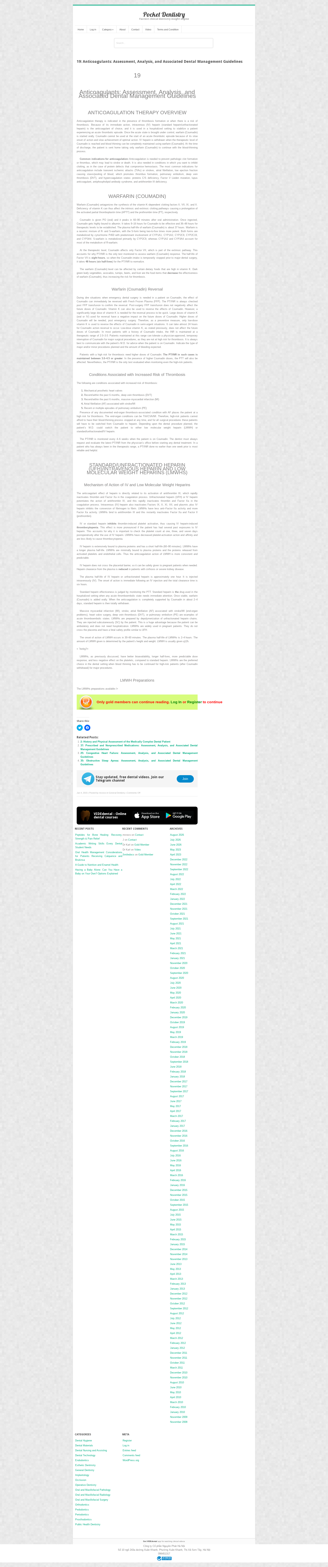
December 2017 (178, 1081)
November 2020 (178, 963)
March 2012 (176, 1338)
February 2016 (178, 1180)
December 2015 (178, 1190)
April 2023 (175, 854)
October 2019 (177, 1022)
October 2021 (177, 913)
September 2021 (179, 918)
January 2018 (177, 1076)
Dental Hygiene (83, 1440)
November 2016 (178, 1135)
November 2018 (178, 1051)
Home (81, 29)
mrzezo (102, 793)
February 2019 (178, 1042)
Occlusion (80, 1480)
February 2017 (178, 1121)
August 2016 (177, 1150)
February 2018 (178, 1071)
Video (148, 29)
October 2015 (177, 1199)
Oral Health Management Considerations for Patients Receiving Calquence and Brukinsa (98, 856)
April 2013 (175, 1273)
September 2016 (179, 1145)
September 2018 (179, 1061)
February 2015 (178, 1239)
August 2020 (177, 977)
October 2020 (177, 968)
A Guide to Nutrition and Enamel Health (96, 864)
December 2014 (178, 1249)
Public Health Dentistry (87, 1524)
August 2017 (177, 1096)
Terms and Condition (168, 29)
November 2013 (178, 1259)
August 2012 (177, 1313)
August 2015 (177, 1209)
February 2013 (178, 1283)
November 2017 (178, 1086)
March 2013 (176, 1278)
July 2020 (175, 982)
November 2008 (178, 1422)
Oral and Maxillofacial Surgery (91, 1499)
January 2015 (177, 1244)
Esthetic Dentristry (85, 1465)
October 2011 (177, 1362)
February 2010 (178, 1407)
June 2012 (175, 1323)
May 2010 (175, 1392)
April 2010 (175, 1397)
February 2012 (178, 1343)
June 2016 (175, 1160)
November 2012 (178, 1298)
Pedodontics (82, 1509)
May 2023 (175, 849)
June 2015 (175, 1219)
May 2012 (175, 1328)
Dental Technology (85, 1455)
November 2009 (178, 1417)
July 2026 (175, 839)
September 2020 (179, 973)
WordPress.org (131, 1460)
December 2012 (178, 1293)
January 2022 (177, 899)
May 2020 (175, 992)
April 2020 (175, 997)
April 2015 (175, 1229)
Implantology (82, 1475)
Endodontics (82, 1460)
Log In (176, 702)
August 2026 (177, 834)
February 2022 (178, 894)
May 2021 (175, 938)
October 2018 (177, 1056)
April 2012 (175, 1333)
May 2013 (175, 1269)
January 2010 (177, 1412)
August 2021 (177, 923)
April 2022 (175, 884)
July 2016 (175, 1155)
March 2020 (176, 1002)
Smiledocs (128, 854)
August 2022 (177, 874)
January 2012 (177, 1348)
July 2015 (175, 1214)
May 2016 (175, 1165)
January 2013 (177, 1288)
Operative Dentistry (85, 1485)
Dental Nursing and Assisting (91, 1450)
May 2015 (175, 1224)
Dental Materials (84, 1445)
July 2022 (175, 879)
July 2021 (175, 928)
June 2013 (175, 1264)
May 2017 (175, 1106)
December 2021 (178, 903)
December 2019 (178, 1017)
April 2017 (175, 1111)
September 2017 (179, 1091)
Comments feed (131, 1455)
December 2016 (178, 1130)
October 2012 (177, 1303)
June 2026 (175, 844)
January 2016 (177, 1185)
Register (194, 702)
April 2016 (175, 1170)
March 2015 (176, 1234)
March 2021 (176, 948)
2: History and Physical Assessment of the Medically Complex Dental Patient (125, 741)
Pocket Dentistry (164, 14)
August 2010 (177, 1382)
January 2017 (177, 1125)
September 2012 (179, 1308)
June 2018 (175, 1066)
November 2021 (178, 908)
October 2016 (177, 1140)
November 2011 (178, 1357)
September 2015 (179, 1204)
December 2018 (178, 1047)
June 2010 (175, 1387)
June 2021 (175, 933)
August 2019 (177, 1027)
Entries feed (129, 1450)
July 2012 (175, 1318)
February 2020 (178, 1007)
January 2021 (177, 958)
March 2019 (176, 1037)
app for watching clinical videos (164, 1541)
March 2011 (176, 1367)
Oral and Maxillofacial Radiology (92, 1494)
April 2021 (175, 943)
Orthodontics (82, 1504)
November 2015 (178, 1195)
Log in (93, 29)
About (122, 29)
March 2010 (176, 1402)
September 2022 (179, 869)
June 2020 (175, 987)
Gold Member (141, 844)
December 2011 (178, 1352)
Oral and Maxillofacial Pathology (93, 1489)
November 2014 (178, 1254)
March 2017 (176, 1116)
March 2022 (176, 889)
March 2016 (176, 1175)
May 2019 (175, 1032)
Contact (135, 29)
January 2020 (177, 1012)
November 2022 (178, 864)
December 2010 (178, 1372)
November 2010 (178, 1377)
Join (185, 778)
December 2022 (178, 859)
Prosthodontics (83, 1519)
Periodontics (82, 1514)
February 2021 (178, 953)
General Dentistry (117, 793)
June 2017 (175, 1101)
